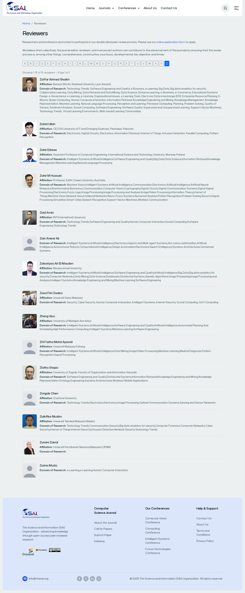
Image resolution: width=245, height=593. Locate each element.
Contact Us (169, 8)
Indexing (99, 541)
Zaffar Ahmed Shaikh (54, 79)
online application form (170, 42)
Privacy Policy (205, 541)
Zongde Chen (49, 393)
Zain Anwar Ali (49, 238)
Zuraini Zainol (49, 442)
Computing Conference (152, 531)
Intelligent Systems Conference (157, 541)
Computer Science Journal (105, 510)
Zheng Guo (47, 316)
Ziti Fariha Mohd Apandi (56, 342)
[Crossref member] (28, 551)
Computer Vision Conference (156, 520)
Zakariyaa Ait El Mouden (56, 263)
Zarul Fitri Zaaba (51, 293)
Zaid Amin (47, 212)
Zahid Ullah (47, 124)
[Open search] (225, 8)
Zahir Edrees (48, 150)
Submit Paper (103, 535)
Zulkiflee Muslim (51, 416)
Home (90, 8)
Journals (104, 8)
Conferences (127, 8)
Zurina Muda (48, 465)
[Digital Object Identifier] (41, 550)
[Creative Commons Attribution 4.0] (54, 550)
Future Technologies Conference (158, 551)
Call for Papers (103, 529)
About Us (150, 8)
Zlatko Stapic (49, 367)
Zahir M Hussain (51, 175)
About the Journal (105, 523)
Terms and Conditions (203, 533)
